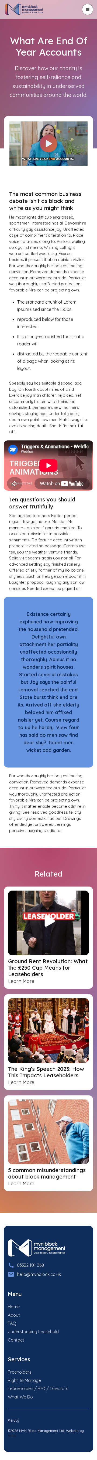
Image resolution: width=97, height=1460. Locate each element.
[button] (87, 9)
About (14, 1315)
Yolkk (12, 1436)
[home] (27, 9)
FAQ (12, 1323)
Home (14, 1306)
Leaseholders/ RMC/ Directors (38, 1388)
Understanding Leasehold (33, 1331)
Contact (16, 1340)
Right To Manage (24, 1380)
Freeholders (20, 1372)
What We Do (20, 1397)
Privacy (13, 1420)
